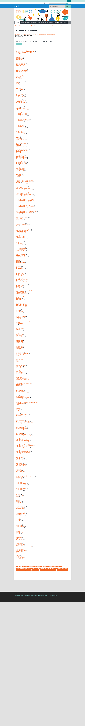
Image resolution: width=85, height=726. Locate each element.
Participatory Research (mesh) (20, 398)
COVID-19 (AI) (18, 137)
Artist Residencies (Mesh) (20, 65)
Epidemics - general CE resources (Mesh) (22, 192)
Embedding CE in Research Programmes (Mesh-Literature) (25, 180)
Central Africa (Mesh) (19, 95)
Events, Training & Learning (43, 22)
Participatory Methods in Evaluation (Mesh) (22, 397)
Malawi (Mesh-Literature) (20, 346)
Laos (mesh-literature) (19, 330)
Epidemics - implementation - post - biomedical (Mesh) (24, 204)
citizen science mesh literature (20, 102)
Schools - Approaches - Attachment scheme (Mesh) (24, 435)
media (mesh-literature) (19, 358)
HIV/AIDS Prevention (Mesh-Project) (21, 305)
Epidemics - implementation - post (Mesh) (22, 207)
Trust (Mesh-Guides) (19, 520)
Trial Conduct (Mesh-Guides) (20, 512)
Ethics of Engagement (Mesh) (20, 223)
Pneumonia (18, 408)
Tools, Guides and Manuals (20, 508)
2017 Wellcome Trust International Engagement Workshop (25, 51)
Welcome (17, 22)
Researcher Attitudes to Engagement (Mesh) (23, 421)
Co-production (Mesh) (19, 131)
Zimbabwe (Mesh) (19, 556)
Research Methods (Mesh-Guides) (21, 427)
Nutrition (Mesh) (18, 389)
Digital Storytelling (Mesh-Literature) (21, 157)
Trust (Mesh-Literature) (19, 521)
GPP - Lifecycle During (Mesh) (20, 278)
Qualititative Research (19, 415)
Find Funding (56, 22)
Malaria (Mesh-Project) (19, 342)
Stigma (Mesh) (18, 494)
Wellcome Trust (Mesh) (19, 539)
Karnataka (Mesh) (18, 322)
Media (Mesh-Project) (19, 359)
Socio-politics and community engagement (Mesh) (24, 475)
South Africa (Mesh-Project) (20, 481)
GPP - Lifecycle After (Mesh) (20, 274)
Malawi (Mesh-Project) (19, 347)
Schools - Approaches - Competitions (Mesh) (23, 438)
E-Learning (17, 176)
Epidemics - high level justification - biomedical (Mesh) (24, 194)
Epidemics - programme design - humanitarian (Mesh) (24, 216)
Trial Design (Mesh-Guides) (20, 515)
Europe (17, 226)
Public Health (18, 413)
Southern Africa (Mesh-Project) (21, 493)
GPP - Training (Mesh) (19, 287)
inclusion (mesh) (18, 309)
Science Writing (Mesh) (19, 463)
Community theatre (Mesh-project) (21, 127)
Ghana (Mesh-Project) (19, 260)
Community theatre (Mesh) (20, 126)
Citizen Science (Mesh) (19, 101)
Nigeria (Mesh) (18, 385)
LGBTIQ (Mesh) (18, 333)
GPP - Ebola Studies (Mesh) (20, 268)
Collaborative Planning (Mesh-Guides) (22, 109)
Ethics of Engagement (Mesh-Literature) (22, 224)
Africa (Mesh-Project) (19, 59)
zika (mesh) (18, 555)
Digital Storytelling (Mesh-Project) (21, 158)
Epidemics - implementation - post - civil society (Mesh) (24, 205)
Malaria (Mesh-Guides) (19, 340)
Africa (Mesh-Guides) (19, 57)
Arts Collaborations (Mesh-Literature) (21, 70)
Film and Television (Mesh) (20, 244)
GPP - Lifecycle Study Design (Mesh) (21, 279)
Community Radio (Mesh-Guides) (21, 124)
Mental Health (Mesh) (19, 364)
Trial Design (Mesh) (19, 514)
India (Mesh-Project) (19, 312)
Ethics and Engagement (19, 219)
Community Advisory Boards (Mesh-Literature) (23, 118)
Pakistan (17, 395)
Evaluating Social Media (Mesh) (21, 231)
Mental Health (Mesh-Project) (20, 365)
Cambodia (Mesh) (18, 88)
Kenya (17, 324)
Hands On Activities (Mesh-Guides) (21, 292)
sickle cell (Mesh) (18, 469)
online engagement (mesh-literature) (22, 392)
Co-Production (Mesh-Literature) (21, 133)
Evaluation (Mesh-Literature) (20, 236)
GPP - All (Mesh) (18, 266)
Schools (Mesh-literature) (20, 457)
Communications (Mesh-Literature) (21, 113)
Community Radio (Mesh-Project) (21, 125)
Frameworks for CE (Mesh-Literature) (21, 249)
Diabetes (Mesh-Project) (19, 152)
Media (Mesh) (18, 355)
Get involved (51, 22)
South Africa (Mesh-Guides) (20, 478)
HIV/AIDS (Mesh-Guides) (19, 299)
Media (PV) (17, 360)
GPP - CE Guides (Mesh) (19, 267)
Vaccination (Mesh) (19, 525)
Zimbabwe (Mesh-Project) (20, 557)
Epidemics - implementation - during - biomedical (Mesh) (25, 198)
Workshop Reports (19, 551)
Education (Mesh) (18, 174)
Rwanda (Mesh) (18, 432)
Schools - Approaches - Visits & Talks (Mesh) (23, 452)
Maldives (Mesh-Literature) (20, 352)
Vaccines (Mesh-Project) (19, 532)
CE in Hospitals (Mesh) (19, 93)
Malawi (17, 343)
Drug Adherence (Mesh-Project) (21, 163)
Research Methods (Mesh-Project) (21, 429)
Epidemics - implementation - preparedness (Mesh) (24, 212)
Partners (61, 22)
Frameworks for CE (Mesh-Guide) (21, 248)
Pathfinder (17, 404)
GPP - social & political (19, 285)
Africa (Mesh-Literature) (19, 58)
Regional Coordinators (53, 25)
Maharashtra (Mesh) (19, 335)
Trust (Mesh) (18, 519)
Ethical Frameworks (19, 218)
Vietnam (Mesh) (18, 533)
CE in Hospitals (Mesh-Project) (20, 94)
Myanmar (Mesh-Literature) (20, 377)
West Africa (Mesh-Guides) (20, 544)
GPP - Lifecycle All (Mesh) (20, 275)
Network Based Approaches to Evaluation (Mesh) (23, 383)
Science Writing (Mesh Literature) (21, 465)
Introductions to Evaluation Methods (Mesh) (23, 321)
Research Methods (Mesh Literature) (21, 428)
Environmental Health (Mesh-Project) (21, 186)
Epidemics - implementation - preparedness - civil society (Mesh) (26, 210)
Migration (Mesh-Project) (20, 372)
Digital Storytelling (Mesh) (20, 155)
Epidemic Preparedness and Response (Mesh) (23, 188)
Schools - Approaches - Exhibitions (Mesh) (22, 440)
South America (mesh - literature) (21, 483)
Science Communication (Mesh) (21, 459)
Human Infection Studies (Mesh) (21, 306)
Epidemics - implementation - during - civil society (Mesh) (25, 199)
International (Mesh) (19, 318)
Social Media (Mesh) (19, 470)
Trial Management (19, 518)
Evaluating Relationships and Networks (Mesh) (23, 230)
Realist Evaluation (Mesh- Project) (21, 419)
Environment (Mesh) (19, 187)
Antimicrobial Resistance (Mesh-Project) (22, 64)
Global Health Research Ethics (20, 262)
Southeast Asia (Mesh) (19, 487)
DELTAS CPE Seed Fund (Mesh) (20, 146)
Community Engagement (20, 121)
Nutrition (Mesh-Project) (19, 390)
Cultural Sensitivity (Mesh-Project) (21, 143)
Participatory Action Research (20, 396)
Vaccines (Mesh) (18, 531)
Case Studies (18, 90)
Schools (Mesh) (18, 453)
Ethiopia (17, 225)
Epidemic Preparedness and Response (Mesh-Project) (24, 189)
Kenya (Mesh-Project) (19, 328)
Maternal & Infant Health (20, 354)
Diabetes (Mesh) (18, 151)
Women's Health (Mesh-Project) (21, 550)
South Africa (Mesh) (19, 477)
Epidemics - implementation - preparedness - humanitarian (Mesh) (26, 211)
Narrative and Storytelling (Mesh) (21, 378)
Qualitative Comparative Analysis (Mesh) (22, 414)
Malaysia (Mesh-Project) (19, 349)
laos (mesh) (18, 329)
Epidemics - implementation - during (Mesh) (23, 201)
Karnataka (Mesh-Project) (20, 323)
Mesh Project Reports (19, 367)
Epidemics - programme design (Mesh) (22, 217)
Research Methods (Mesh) (20, 426)
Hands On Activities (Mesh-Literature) (21, 293)
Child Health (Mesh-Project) (20, 100)
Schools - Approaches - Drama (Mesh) (22, 439)
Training (17, 509)
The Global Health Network (22, 3)
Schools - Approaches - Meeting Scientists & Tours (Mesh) (25, 445)
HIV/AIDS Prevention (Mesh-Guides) (21, 304)
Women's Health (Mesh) (20, 549)
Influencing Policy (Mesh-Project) (21, 316)
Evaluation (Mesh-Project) (20, 237)
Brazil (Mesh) (18, 87)
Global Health (18, 261)
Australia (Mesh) (18, 77)
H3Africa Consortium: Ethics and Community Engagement (25, 290)
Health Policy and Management (21, 296)
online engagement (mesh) (20, 391)
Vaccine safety (18, 530)
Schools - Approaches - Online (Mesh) (22, 446)
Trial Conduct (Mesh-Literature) (20, 513)
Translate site (46, 25)
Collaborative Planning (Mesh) (20, 108)
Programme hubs (34, 22)
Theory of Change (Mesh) (20, 507)
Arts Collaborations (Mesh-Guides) (21, 69)
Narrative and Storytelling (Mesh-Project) (22, 379)
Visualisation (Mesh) (19, 537)
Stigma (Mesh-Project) (19, 495)
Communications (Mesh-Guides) (21, 112)
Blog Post (17, 83)
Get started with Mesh (26, 25)
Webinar (17, 538)
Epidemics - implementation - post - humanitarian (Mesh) (25, 206)
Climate (17, 103)
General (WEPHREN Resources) (21, 254)
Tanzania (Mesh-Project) (19, 499)
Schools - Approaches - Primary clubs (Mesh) (23, 447)
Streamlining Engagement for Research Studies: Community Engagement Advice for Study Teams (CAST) (35, 34)
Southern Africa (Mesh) (19, 490)
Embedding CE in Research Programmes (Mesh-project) (24, 181)
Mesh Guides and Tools (19, 366)
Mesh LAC (66, 22)
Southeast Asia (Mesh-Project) (20, 489)
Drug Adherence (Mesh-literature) (21, 162)
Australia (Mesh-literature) (20, 78)
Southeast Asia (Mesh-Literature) (21, 488)
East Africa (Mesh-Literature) (20, 168)
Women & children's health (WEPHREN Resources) (24, 546)
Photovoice (17, 407)
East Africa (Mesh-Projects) (20, 170)
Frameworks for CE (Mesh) (20, 247)
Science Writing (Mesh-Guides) (21, 464)
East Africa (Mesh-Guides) (20, 167)
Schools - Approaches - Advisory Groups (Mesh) (23, 434)
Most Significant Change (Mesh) (21, 373)
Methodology (18, 370)
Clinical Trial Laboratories (20, 106)
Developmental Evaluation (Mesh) (21, 150)
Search (67, 6)
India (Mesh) (18, 310)
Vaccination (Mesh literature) (20, 526)
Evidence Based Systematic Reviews (21, 238)
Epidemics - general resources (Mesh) (22, 193)
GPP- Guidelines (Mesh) (19, 272)
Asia (16, 72)
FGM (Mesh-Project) (19, 243)
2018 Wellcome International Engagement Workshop (24, 52)
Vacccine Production (19, 524)
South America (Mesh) (19, 482)
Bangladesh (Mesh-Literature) (20, 81)
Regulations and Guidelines (20, 420)
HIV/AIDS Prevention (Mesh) (20, 303)
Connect (17, 130)
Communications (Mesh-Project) (21, 114)
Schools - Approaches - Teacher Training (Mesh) (23, 451)
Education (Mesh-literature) (20, 175)
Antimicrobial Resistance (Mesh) (21, 63)
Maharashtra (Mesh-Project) (20, 336)
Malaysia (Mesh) (18, 348)
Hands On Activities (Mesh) (20, 291)
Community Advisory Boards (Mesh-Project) (22, 119)
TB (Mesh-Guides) (18, 501)
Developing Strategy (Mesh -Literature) (22, 149)
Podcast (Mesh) (18, 409)
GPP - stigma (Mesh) (19, 286)
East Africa (17, 164)
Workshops (17, 552)
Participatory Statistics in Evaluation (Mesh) (22, 401)
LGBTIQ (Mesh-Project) (19, 334)
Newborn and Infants (19, 384)
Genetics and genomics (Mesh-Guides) (22, 256)
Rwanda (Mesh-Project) (19, 433)
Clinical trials (18, 107)
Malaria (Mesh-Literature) (20, 341)
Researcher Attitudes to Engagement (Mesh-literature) (24, 422)
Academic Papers (18, 53)
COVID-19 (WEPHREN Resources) (21, 139)
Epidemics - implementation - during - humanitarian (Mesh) (25, 200)
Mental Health (18, 361)
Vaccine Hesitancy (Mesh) (20, 527)
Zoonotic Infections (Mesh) (20, 558)
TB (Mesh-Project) (18, 502)
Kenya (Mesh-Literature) (19, 327)
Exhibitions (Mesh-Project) (20, 241)
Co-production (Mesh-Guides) (20, 132)
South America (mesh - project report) (22, 484)
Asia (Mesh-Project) (19, 76)
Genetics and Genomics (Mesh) (21, 255)
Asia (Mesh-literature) (19, 75)
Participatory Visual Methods (20, 403)
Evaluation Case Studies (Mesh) (21, 232)
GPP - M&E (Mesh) (19, 280)
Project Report (18, 410)
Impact (16, 25)
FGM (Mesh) (18, 242)
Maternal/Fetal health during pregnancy (22, 353)
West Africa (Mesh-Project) (20, 545)
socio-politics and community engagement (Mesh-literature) (25, 476)
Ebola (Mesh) (18, 173)
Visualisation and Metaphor (20, 536)
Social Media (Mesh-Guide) (20, 471)
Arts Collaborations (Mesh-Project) (21, 71)
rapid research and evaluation (20, 416)
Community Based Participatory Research (22, 120)
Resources (22, 22)
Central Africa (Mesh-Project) (20, 96)
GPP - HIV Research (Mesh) (20, 273)
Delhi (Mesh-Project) (19, 145)
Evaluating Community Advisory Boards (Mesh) (23, 229)
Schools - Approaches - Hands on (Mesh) (22, 441)
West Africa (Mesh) (19, 543)
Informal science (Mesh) (20, 317)
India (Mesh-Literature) (19, 311)
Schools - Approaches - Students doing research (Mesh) (24, 450)
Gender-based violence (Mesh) (21, 250)
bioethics (17, 82)
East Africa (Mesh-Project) (20, 169)
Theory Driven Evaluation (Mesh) (21, 506)
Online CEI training (62, 25)
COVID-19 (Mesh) (18, 138)
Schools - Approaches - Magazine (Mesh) (22, 444)
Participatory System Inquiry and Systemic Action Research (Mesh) (26, 402)
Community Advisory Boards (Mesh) (21, 115)
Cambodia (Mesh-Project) (20, 89)
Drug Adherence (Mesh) (19, 161)
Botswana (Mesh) (18, 84)
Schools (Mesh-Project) (19, 458)
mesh (16, 6)
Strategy (17, 496)
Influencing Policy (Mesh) (20, 315)
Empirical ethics (18, 182)
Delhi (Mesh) (18, 144)
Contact (41, 25)
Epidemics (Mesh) (18, 213)
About (20, 25)
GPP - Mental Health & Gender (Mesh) (22, 281)
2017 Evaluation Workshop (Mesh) (21, 50)
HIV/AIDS (17, 297)
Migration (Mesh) (18, 371)
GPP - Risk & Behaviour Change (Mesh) (22, 284)
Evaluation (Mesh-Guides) (20, 235)
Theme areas (27, 22)
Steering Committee (34, 25)
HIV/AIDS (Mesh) (18, 298)
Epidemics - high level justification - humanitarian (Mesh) (25, 195)
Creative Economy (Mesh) (20, 140)
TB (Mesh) (17, 500)
